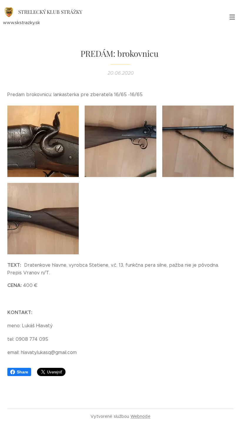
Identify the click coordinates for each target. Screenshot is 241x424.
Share (22, 372)
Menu (232, 17)
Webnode (140, 416)
